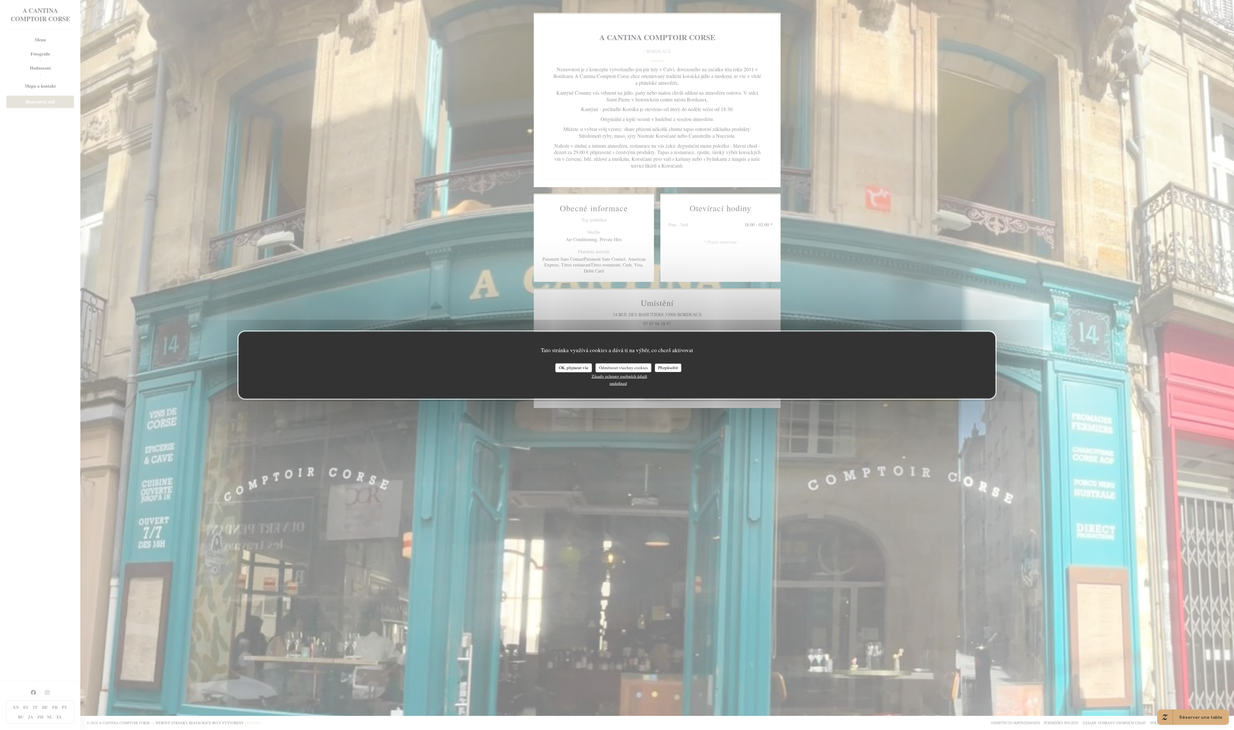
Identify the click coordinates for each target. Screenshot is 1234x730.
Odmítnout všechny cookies (623, 367)
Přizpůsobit (668, 367)
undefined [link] (618, 383)
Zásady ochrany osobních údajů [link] (619, 376)
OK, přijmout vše (573, 367)
